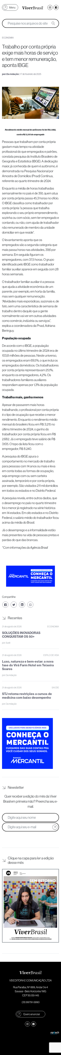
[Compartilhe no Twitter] (14, 605)
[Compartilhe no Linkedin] (22, 605)
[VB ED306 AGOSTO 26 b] (30, 905)
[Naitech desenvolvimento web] (54, 1032)
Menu (12, 7)
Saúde (55, 687)
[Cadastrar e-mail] (55, 827)
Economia (53, 626)
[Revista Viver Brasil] (32, 7)
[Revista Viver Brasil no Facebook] (56, 7)
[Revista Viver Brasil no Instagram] (50, 7)
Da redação (12, 74)
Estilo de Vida (51, 655)
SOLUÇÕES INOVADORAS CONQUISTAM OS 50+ (21, 635)
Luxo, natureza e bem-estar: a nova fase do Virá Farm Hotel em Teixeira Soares (28, 665)
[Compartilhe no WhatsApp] (30, 605)
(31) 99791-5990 (30, 1002)
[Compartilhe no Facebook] (5, 605)
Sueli (8, 642)
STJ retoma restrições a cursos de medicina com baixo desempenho (27, 696)
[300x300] (27, 743)
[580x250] (30, 576)
